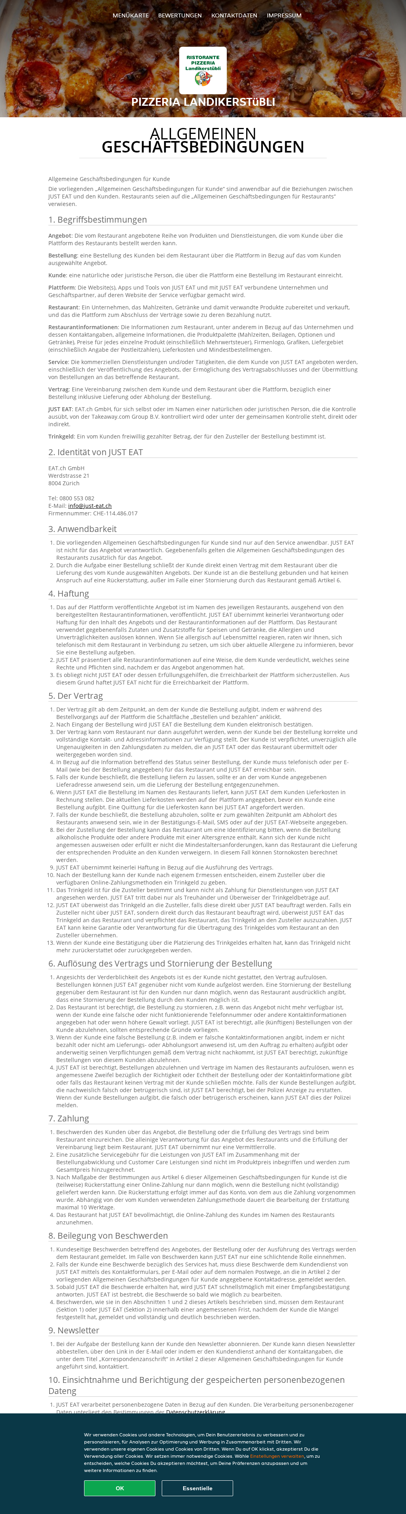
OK (120, 1488)
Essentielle (198, 1488)
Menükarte (131, 15)
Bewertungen (180, 15)
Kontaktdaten (234, 15)
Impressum (284, 15)
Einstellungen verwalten (277, 1456)
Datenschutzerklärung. (196, 1412)
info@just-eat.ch (90, 505)
